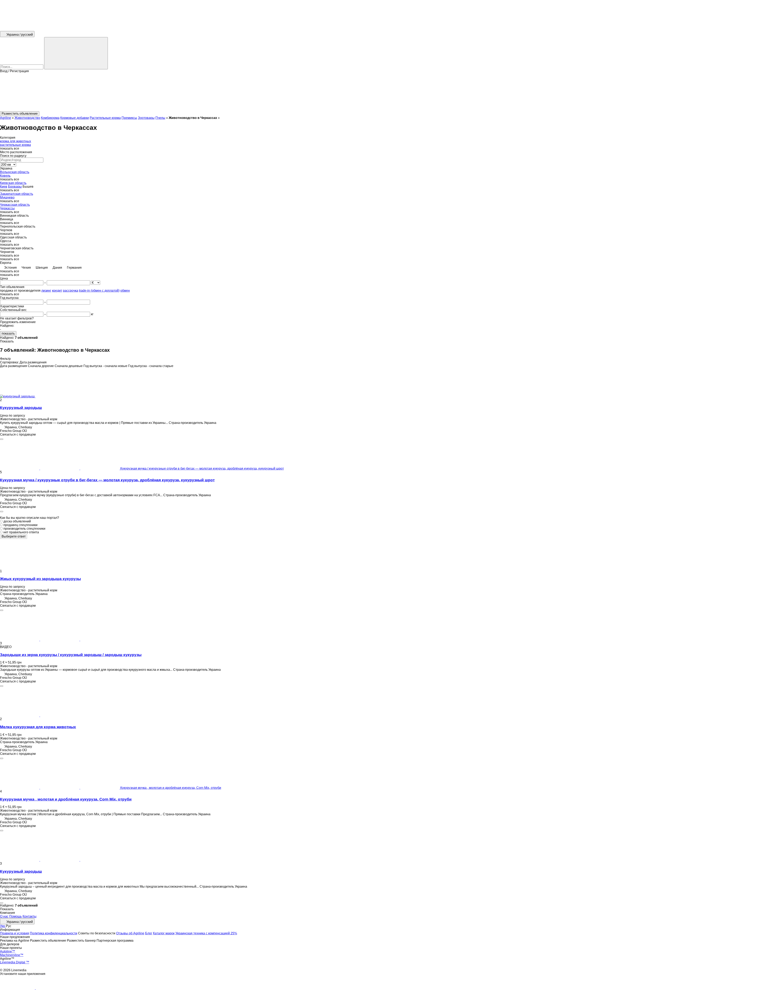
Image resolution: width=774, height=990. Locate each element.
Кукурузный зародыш (21, 408)
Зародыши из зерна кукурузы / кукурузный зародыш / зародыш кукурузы (70, 655)
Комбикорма (50, 118)
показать (8, 333)
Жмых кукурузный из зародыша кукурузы (40, 579)
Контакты (29, 916)
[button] (387, 92)
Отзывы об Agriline (130, 933)
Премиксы (129, 118)
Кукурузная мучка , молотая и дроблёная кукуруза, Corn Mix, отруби (66, 799)
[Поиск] (76, 53)
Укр (3, 926)
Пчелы (160, 118)
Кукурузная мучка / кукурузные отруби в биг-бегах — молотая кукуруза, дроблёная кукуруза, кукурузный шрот (107, 480)
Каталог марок (164, 933)
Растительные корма (105, 118)
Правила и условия (14, 933)
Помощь (15, 916)
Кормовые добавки (74, 118)
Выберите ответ (14, 536)
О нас (4, 916)
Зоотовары (146, 118)
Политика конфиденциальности (53, 933)
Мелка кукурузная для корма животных (38, 727)
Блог (148, 933)
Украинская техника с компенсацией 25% (206, 933)
